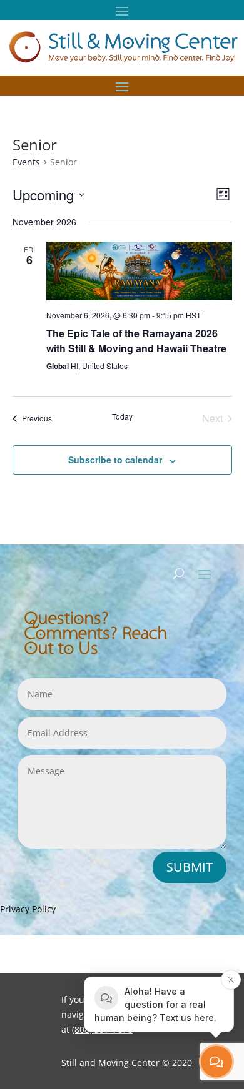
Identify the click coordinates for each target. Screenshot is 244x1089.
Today (122, 416)
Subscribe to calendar (115, 459)
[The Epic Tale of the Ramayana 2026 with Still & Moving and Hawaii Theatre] (139, 271)
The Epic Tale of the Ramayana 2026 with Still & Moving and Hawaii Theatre (136, 340)
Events (26, 162)
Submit (189, 867)
